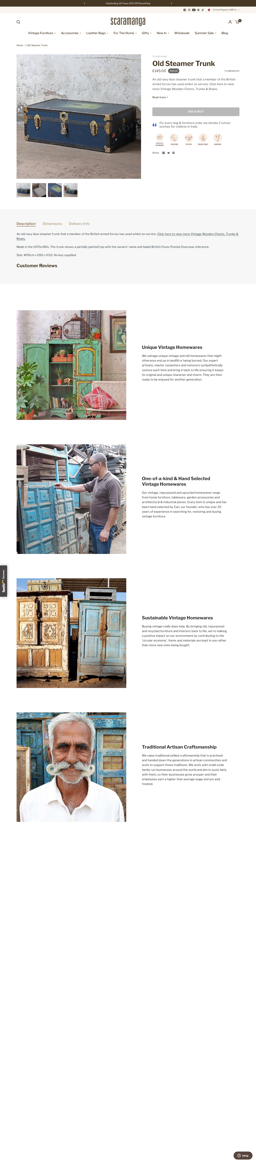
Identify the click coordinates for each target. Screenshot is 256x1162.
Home (20, 45)
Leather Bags (96, 33)
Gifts (145, 33)
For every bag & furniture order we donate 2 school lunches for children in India (195, 124)
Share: (156, 153)
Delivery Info (79, 224)
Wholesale (181, 33)
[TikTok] (203, 10)
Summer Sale (204, 33)
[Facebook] (185, 10)
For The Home (124, 33)
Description (26, 224)
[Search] (19, 22)
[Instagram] (189, 10)
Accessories (70, 33)
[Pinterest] (198, 10)
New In (161, 33)
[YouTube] (194, 10)
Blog (225, 33)
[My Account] (230, 22)
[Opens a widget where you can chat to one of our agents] (243, 1156)
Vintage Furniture (40, 33)
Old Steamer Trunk (37, 45)
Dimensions (52, 224)
